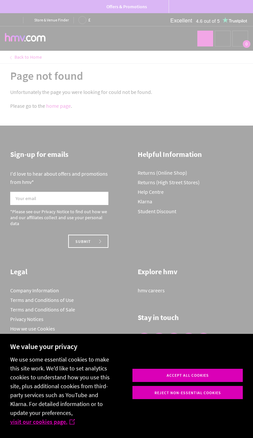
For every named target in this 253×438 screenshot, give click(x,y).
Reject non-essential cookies (188, 392)
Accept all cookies (188, 375)
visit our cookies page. (39, 421)
